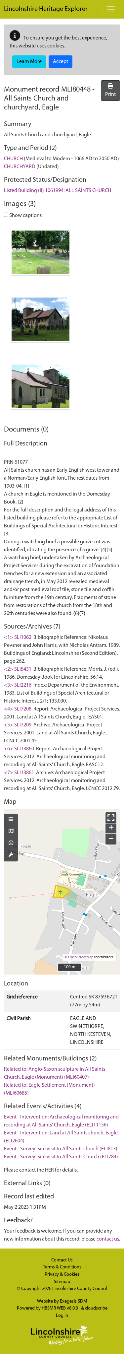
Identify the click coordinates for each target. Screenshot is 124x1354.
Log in (62, 1315)
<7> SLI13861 (19, 773)
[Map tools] (11, 855)
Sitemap (62, 1281)
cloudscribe (96, 1308)
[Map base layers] (11, 832)
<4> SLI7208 (17, 709)
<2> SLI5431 (17, 669)
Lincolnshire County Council (79, 1288)
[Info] (11, 843)
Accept (60, 61)
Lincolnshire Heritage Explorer (46, 9)
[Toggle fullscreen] (110, 817)
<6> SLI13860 (19, 749)
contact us (108, 1239)
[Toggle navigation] (111, 9)
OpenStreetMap (80, 957)
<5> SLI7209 (17, 725)
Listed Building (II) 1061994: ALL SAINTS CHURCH (57, 190)
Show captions (25, 215)
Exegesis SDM (73, 1301)
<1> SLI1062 (17, 637)
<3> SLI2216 (17, 685)
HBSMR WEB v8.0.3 (60, 1308)
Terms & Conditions (62, 1267)
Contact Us (62, 1260)
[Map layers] (11, 820)
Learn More (29, 61)
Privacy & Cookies (62, 1274)
